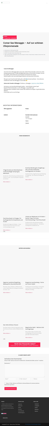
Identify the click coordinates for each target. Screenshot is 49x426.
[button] (46, 3)
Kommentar (7, 363)
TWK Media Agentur (21, 412)
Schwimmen (40, 54)
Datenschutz (20, 405)
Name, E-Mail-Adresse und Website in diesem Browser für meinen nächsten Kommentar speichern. (21, 384)
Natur (33, 54)
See (44, 54)
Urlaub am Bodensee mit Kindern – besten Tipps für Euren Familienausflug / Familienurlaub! (35, 218)
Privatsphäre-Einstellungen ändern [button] (33, 424)
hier (27, 79)
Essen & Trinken (25, 54)
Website (41, 83)
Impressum (20, 404)
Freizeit (30, 54)
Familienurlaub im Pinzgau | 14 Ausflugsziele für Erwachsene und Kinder (13, 220)
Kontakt (19, 407)
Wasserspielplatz (10, 55)
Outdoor (36, 54)
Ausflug (8, 54)
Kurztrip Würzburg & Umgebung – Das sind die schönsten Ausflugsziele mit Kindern (35, 169)
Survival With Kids (21, 411)
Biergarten (15, 54)
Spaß (5, 55)
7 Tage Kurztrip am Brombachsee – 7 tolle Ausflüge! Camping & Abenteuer (13, 171)
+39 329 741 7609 (35, 83)
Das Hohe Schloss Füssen (10, 325)
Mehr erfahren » (7, 182)
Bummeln (20, 54)
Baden (11, 54)
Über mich (20, 409)
